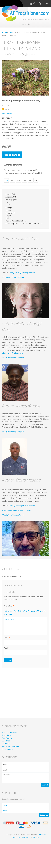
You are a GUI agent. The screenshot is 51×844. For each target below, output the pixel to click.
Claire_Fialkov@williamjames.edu (22, 272)
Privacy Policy (7, 749)
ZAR (24, 180)
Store (10, 32)
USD (12, 180)
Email (6, 648)
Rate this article (7, 113)
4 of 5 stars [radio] (39, 611)
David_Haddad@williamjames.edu (22, 505)
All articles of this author (12, 277)
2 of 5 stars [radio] (19, 611)
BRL (30, 180)
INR (35, 180)
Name (7, 637)
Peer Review (7, 738)
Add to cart (10, 155)
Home (4, 32)
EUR (6, 180)
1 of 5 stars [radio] (8, 611)
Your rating (9, 605)
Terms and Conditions (10, 746)
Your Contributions (9, 732)
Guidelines (6, 740)
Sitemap (36, 837)
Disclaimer (6, 743)
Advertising (6, 735)
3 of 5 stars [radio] (29, 611)
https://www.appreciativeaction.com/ (17, 510)
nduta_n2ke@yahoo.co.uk (12, 353)
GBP (18, 180)
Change (7, 109)
